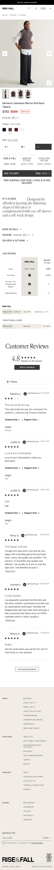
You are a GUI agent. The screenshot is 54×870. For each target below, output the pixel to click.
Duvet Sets (29, 702)
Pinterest (28, 815)
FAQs (25, 772)
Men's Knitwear (31, 728)
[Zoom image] (49, 82)
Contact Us (29, 781)
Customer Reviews (33, 755)
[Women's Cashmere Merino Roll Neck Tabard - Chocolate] (10, 129)
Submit (46, 838)
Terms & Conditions (33, 785)
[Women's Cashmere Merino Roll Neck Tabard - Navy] (4, 129)
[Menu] (50, 8)
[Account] (36, 8)
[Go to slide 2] (13, 94)
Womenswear (30, 715)
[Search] (28, 8)
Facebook (28, 807)
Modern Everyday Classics (32, 746)
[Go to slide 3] (20, 94)
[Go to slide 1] (5, 94)
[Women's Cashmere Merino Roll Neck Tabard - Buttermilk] (22, 129)
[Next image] (49, 53)
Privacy (27, 789)
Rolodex (27, 751)
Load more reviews (27, 669)
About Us (28, 736)
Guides (26, 759)
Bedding (27, 698)
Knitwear (22, 15)
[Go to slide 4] (28, 94)
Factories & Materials (35, 741)
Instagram (28, 802)
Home (5, 15)
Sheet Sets (29, 707)
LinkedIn (27, 819)
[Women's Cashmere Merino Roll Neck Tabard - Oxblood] (16, 129)
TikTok (26, 811)
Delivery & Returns (33, 776)
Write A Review (27, 367)
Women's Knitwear (32, 719)
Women (13, 15)
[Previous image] (4, 53)
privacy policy (37, 843)
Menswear (28, 724)
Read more (10, 571)
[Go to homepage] (18, 859)
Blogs (26, 764)
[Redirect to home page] (8, 8)
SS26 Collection (32, 711)
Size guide (13, 140)
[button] (43, 8)
